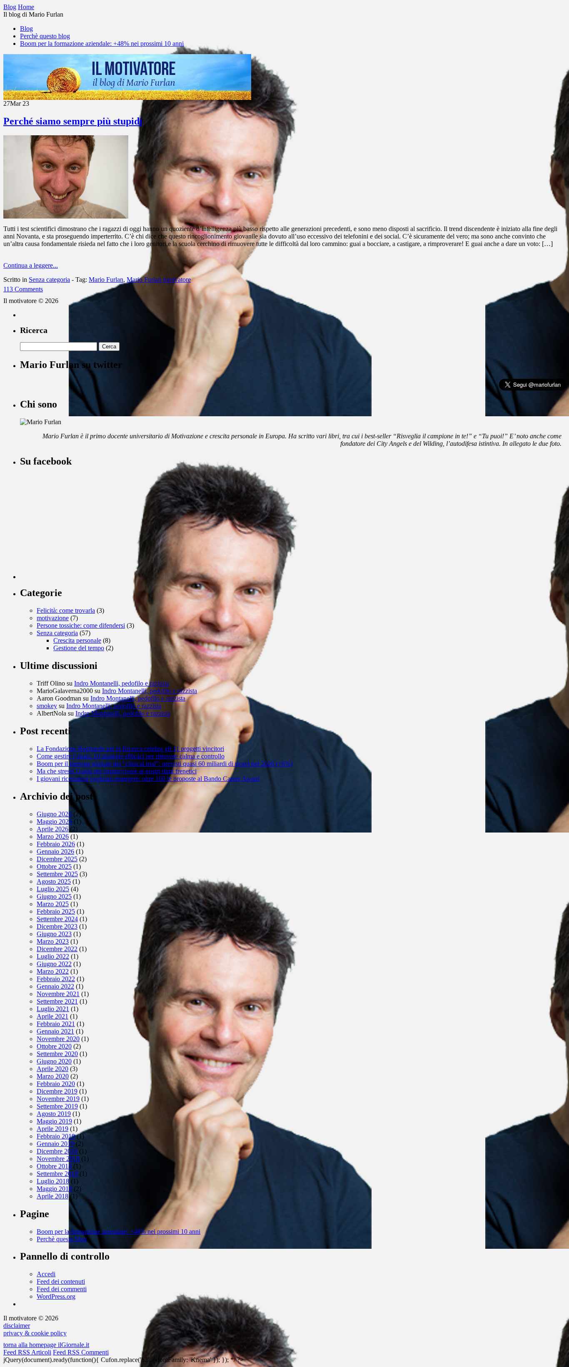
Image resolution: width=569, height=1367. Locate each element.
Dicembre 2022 (57, 948)
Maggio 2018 (54, 1188)
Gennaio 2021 (55, 1031)
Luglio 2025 (53, 888)
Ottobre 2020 (54, 1046)
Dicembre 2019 (57, 1091)
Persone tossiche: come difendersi (81, 625)
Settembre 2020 (57, 1053)
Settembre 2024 (57, 918)
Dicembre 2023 (57, 926)
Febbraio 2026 (56, 844)
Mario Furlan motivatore (159, 279)
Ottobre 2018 (54, 1166)
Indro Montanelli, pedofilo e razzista (121, 683)
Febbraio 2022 (56, 978)
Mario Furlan (106, 279)
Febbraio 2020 (56, 1083)
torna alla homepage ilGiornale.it (46, 1344)
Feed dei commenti (62, 1288)
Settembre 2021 (57, 1001)
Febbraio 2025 (56, 911)
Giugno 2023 (54, 933)
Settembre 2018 (57, 1173)
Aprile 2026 (52, 829)
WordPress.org (56, 1296)
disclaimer (16, 1325)
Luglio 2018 (53, 1181)
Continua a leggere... (30, 265)
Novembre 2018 (58, 1158)
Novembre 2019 (58, 1098)
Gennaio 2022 (55, 986)
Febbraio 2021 (56, 1023)
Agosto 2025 (54, 881)
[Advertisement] (82, 527)
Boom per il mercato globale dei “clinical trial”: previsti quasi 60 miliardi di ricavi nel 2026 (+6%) (164, 763)
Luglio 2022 (53, 956)
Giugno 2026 (54, 814)
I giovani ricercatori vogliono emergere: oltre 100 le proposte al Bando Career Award (148, 778)
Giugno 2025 (54, 896)
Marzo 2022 (53, 971)
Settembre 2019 (57, 1106)
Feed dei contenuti (61, 1281)
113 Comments (23, 289)
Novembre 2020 (58, 1038)
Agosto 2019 (54, 1113)
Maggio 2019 (54, 1121)
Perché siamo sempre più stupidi (72, 121)
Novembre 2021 (58, 993)
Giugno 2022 (54, 963)
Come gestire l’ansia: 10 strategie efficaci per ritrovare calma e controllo (131, 756)
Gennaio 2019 (55, 1143)
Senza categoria (49, 279)
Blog (26, 28)
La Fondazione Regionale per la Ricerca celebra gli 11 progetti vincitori (130, 748)
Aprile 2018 (52, 1196)
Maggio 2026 (54, 821)
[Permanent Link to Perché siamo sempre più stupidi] (65, 216)
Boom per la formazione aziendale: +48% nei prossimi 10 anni (102, 43)
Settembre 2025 (57, 873)
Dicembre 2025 (57, 858)
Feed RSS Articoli (27, 1352)
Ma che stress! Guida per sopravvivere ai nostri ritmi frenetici (117, 771)
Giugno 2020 (54, 1061)
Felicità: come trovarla (66, 610)
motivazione (53, 617)
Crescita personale (77, 640)
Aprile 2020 (52, 1068)
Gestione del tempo (78, 647)
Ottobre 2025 (54, 866)
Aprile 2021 (52, 1016)
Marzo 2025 (53, 903)
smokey (47, 705)
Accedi (46, 1274)
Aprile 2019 (52, 1128)
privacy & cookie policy (35, 1333)
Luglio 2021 (53, 1008)
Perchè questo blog (45, 36)
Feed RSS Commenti (81, 1352)
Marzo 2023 (53, 941)
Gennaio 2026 (55, 851)
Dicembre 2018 (57, 1151)
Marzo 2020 (53, 1076)
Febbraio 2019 (56, 1136)
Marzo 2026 (53, 836)
